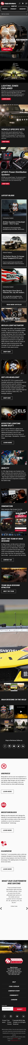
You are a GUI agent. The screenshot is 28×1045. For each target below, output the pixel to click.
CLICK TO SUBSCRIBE (21, 530)
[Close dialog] (26, 512)
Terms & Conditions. (21, 532)
